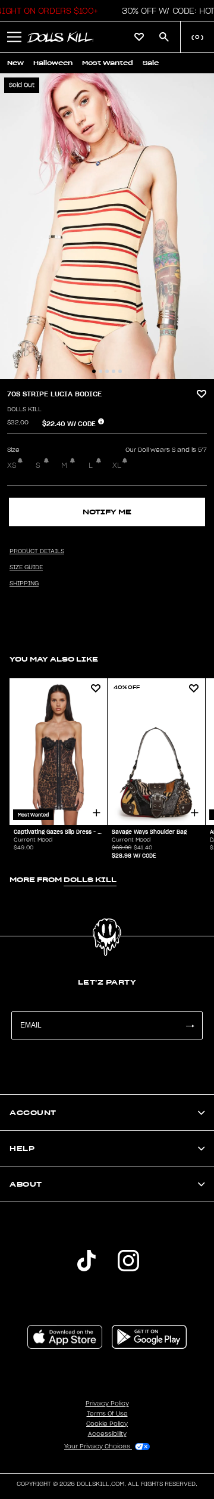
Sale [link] (151, 63)
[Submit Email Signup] (190, 1025)
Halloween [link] (53, 63)
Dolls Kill (24, 409)
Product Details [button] (37, 551)
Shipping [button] (24, 583)
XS (12, 465)
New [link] (15, 63)
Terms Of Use (107, 1414)
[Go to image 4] (113, 371)
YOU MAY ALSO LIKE (54, 658)
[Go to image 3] (107, 371)
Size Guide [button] (26, 567)
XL (116, 465)
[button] (14, 37)
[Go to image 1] (94, 371)
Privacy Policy (107, 1404)
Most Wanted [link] (107, 63)
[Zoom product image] (107, 226)
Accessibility (107, 1434)
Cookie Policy (107, 1424)
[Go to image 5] (120, 371)
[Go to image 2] (100, 371)
